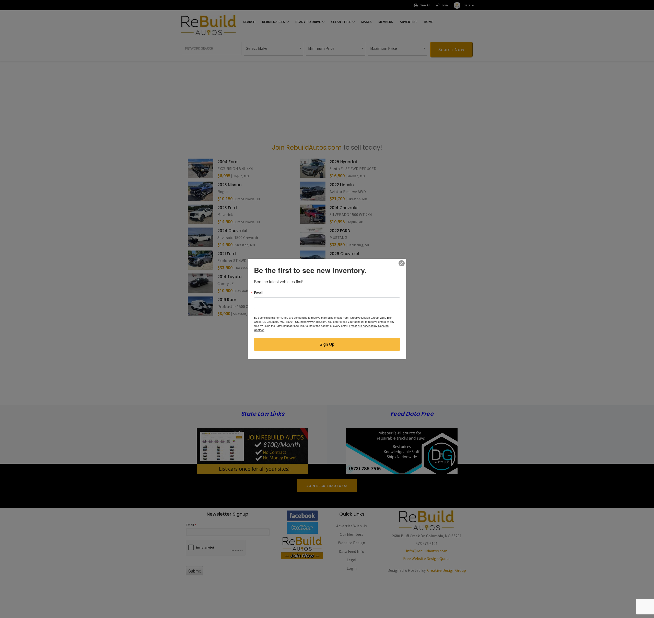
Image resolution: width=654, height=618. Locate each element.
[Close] (402, 263)
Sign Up (327, 344)
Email (258, 292)
